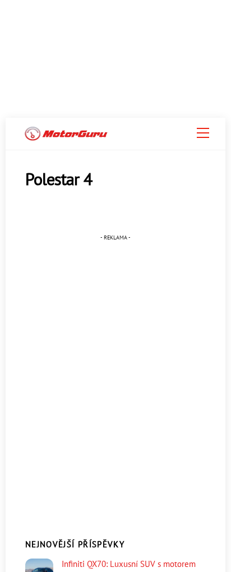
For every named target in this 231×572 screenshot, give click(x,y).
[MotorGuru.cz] (66, 136)
